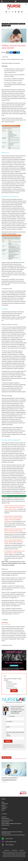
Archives (3, 805)
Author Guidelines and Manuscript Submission (11, 823)
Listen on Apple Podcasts (11, 841)
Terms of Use (6, 850)
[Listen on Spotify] (4, 839)
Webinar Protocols (5, 825)
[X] (9, 11)
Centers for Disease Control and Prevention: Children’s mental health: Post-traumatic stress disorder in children (14, 507)
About (3, 802)
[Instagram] (12, 11)
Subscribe (4, 808)
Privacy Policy (14, 850)
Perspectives (4, 807)
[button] (1, 1)
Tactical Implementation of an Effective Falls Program (13, 834)
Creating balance (10, 686)
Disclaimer (22, 850)
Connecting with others (11, 684)
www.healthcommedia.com (20, 795)
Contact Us (4, 816)
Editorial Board (5, 803)
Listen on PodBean (10, 844)
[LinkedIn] (15, 11)
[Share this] (11, 52)
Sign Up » (8, 741)
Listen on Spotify (9, 838)
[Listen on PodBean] (4, 845)
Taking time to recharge (11, 688)
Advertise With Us (5, 818)
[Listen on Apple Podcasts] (4, 842)
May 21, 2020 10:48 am (6, 624)
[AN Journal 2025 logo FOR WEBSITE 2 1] (14, 7)
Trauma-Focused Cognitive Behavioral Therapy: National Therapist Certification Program (13, 541)
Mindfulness (9, 682)
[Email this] (7, 52)
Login (3, 810)
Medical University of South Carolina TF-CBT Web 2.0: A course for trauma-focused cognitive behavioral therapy (14, 530)
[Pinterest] (21, 11)
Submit (14, 690)
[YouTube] (18, 11)
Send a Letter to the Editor (7, 820)
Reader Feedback (5, 821)
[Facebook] (6, 11)
